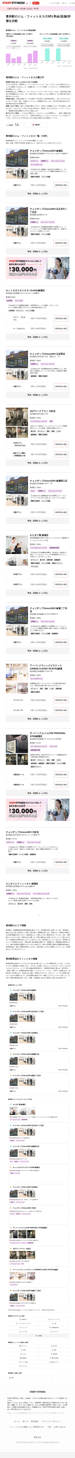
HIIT (51, 421)
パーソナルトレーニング (39, 421)
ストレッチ (53, 746)
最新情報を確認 (61, 185)
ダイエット (20, 311)
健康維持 (34, 376)
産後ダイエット (57, 563)
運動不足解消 (35, 177)
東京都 (22, 8)
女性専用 (9, 301)
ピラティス (34, 161)
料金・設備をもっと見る (38, 193)
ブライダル (34, 566)
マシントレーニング (57, 161)
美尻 (48, 431)
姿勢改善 (50, 560)
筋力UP (33, 431)
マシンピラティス (36, 165)
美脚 (52, 431)
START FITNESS (13, 8)
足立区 (29, 8)
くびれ (58, 431)
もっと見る (38, 1335)
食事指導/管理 (54, 548)
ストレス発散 (45, 177)
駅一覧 (11, 1378)
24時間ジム (44, 161)
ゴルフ (33, 491)
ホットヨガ (19, 301)
